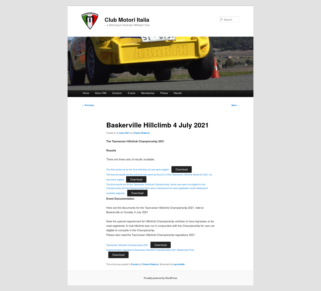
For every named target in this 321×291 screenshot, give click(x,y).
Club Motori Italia (127, 19)
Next (235, 105)
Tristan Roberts (141, 133)
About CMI (100, 93)
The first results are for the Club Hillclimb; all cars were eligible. (137, 169)
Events (131, 93)
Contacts (117, 93)
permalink (179, 264)
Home (86, 93)
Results (178, 93)
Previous (88, 105)
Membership (147, 93)
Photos (164, 93)
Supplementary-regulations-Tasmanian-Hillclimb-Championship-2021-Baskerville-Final (150, 249)
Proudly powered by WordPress (160, 278)
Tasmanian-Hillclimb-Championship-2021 (127, 245)
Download (182, 169)
